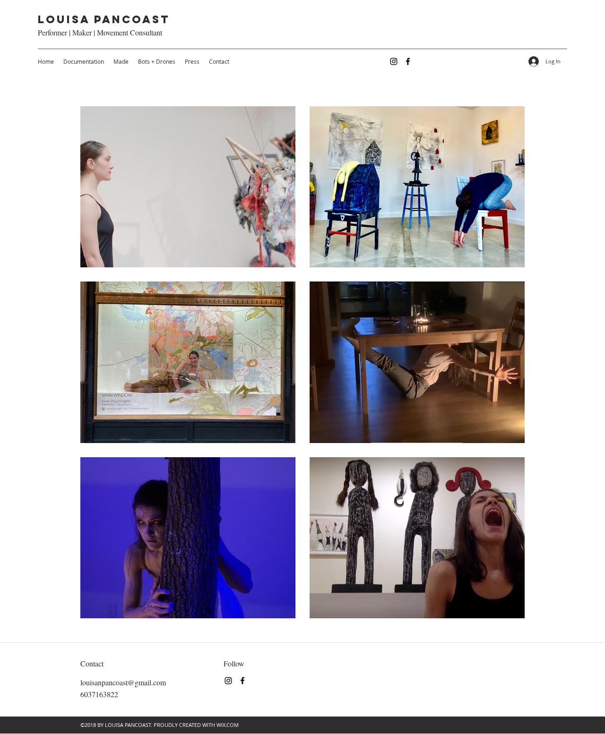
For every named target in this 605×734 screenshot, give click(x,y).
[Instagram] (393, 61)
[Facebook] (408, 61)
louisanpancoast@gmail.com (123, 682)
